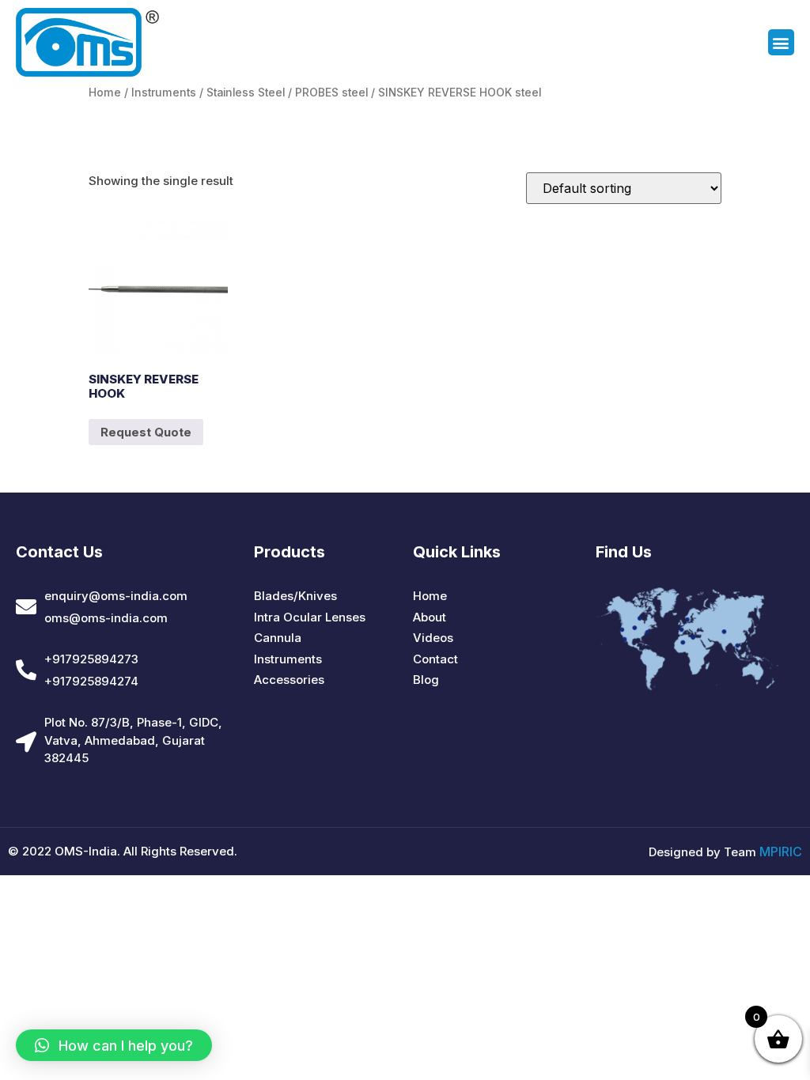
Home (105, 92)
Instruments (163, 92)
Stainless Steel (245, 92)
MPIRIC (780, 851)
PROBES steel (331, 92)
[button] (781, 42)
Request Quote (145, 432)
